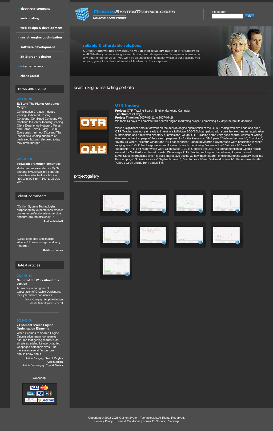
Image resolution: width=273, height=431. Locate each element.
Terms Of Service (154, 421)
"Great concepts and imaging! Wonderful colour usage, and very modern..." (40, 244)
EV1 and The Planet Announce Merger (38, 105)
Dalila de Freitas (53, 250)
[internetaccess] (40, 66)
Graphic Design (53, 299)
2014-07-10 (24, 99)
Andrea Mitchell (53, 221)
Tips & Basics (54, 365)
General (58, 303)
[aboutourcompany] (40, 8)
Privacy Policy (103, 421)
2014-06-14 (24, 275)
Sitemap (173, 421)
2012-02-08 (24, 320)
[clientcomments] (41, 196)
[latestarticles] (41, 265)
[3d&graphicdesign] (40, 56)
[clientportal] (40, 75)
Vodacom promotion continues (39, 163)
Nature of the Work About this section (38, 282)
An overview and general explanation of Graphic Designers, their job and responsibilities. (40, 289)
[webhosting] (40, 18)
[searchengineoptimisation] (40, 37)
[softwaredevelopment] (40, 47)
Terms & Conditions (127, 421)
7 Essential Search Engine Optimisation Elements (35, 326)
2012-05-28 (24, 159)
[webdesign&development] (40, 27)
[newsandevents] (41, 89)
